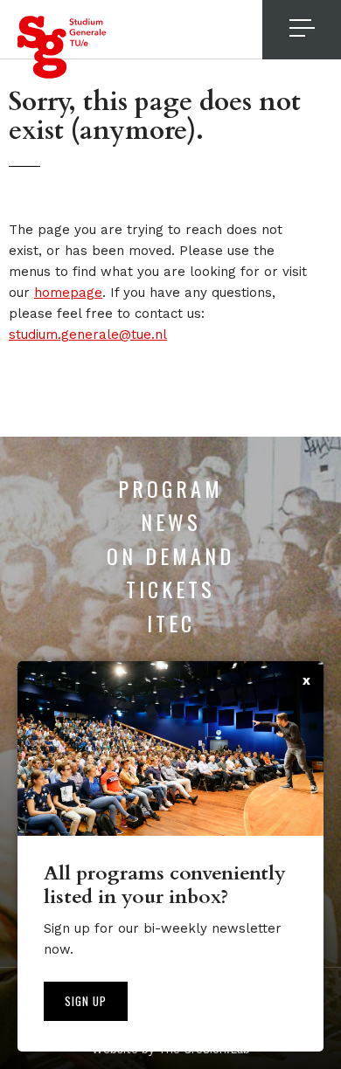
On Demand (170, 555)
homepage (68, 292)
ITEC (171, 622)
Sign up (86, 1001)
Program (170, 488)
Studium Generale (62, 47)
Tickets (170, 588)
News (171, 521)
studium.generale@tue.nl (88, 334)
